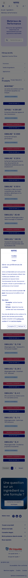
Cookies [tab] (14, 256)
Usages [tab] (14, 260)
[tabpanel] (14, 293)
